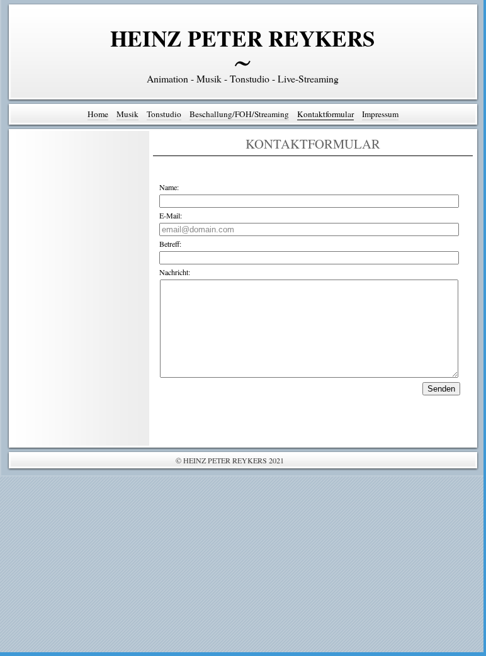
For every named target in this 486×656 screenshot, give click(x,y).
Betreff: (170, 244)
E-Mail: (170, 215)
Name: (169, 187)
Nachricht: (174, 272)
